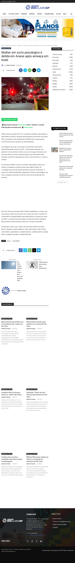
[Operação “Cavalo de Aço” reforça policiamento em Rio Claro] (37, 384)
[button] (71, 14)
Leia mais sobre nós (39, 529)
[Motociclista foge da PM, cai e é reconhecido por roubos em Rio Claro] (12, 314)
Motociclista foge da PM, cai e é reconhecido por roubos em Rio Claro (12, 324)
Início (2, 45)
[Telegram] (39, 70)
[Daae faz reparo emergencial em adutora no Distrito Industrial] (54, 175)
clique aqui (28, 127)
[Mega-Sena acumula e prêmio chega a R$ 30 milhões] (54, 150)
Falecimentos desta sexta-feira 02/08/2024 (43, 265)
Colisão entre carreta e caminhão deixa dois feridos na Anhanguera (11, 459)
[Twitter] (25, 70)
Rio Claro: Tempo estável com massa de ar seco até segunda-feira (20, 271)
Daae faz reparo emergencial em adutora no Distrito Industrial (66, 175)
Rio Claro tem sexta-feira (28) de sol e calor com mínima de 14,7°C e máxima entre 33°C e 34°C (66, 159)
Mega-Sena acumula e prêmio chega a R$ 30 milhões (65, 150)
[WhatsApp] (30, 70)
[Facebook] (21, 70)
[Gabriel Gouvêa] (2, 65)
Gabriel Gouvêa (10, 65)
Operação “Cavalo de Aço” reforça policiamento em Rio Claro (36, 395)
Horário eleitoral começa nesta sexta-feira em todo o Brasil (66, 135)
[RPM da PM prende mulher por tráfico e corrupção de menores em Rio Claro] (37, 449)
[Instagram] (32, 541)
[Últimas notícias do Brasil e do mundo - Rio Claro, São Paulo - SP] (12, 520)
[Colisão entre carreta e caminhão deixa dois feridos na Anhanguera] (12, 449)
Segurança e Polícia (11, 45)
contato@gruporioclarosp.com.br (36, 535)
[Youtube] (41, 541)
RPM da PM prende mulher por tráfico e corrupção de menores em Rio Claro (37, 459)
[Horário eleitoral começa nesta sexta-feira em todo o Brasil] (54, 135)
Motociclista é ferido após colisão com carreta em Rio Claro (36, 324)
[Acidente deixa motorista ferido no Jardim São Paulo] (12, 384)
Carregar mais (62, 182)
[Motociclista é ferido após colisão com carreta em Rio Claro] (37, 314)
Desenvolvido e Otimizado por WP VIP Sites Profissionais (58, 550)
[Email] (34, 70)
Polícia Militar (16, 241)
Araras (9, 241)
